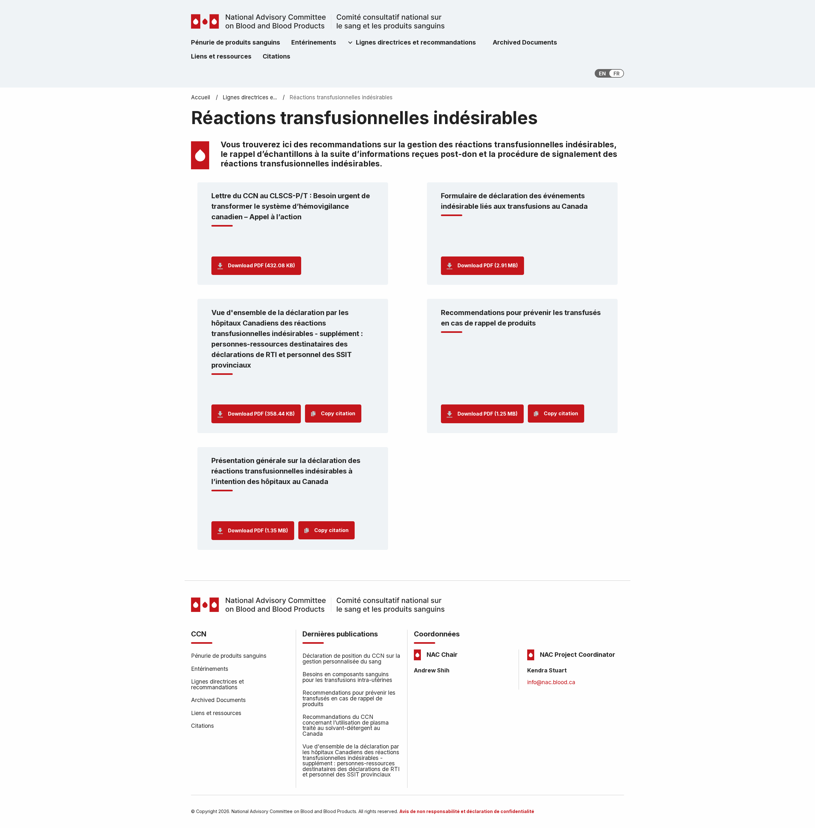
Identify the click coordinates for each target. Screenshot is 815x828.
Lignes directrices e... (250, 97)
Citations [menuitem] (276, 56)
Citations (202, 725)
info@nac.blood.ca (551, 682)
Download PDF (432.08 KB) (261, 266)
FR (616, 73)
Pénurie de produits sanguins (228, 655)
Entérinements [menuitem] (313, 42)
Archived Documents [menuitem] (525, 42)
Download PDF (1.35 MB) (258, 531)
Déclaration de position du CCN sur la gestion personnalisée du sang (351, 658)
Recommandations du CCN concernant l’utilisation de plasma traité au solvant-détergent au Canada (345, 725)
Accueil (200, 97)
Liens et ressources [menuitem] (221, 56)
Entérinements (209, 668)
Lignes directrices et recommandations (217, 684)
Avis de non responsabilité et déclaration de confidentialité (466, 811)
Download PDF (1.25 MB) (487, 414)
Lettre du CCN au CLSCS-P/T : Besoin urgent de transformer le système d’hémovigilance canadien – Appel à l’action (290, 206)
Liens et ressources (216, 713)
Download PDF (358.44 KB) (261, 414)
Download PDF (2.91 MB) (487, 266)
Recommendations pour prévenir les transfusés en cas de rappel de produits (348, 698)
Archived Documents (218, 700)
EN (602, 73)
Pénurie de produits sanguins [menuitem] (235, 42)
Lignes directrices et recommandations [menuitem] (416, 42)
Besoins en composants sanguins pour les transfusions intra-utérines (347, 677)
